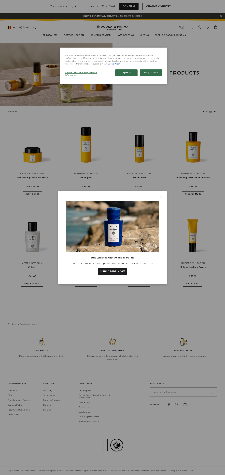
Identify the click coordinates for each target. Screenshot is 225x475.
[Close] (161, 197)
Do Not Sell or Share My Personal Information (81, 74)
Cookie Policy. (114, 64)
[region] (113, 66)
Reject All (126, 73)
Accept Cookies (151, 73)
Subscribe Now (112, 271)
